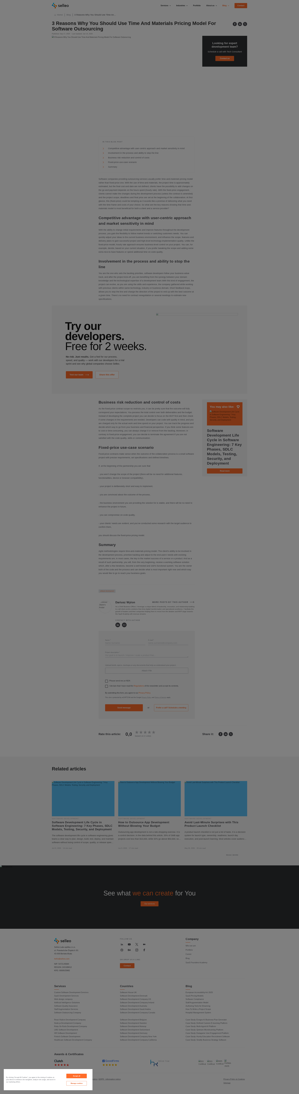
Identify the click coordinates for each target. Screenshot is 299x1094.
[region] (48, 1079)
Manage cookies (77, 1083)
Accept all (76, 1076)
